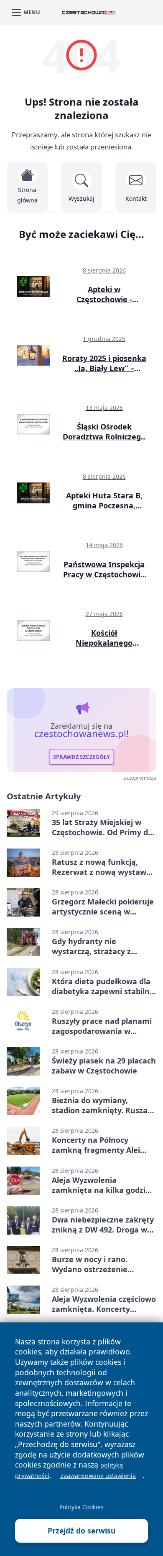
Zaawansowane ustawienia (98, 1476)
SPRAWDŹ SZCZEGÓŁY (81, 756)
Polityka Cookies (81, 1507)
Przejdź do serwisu (82, 1531)
